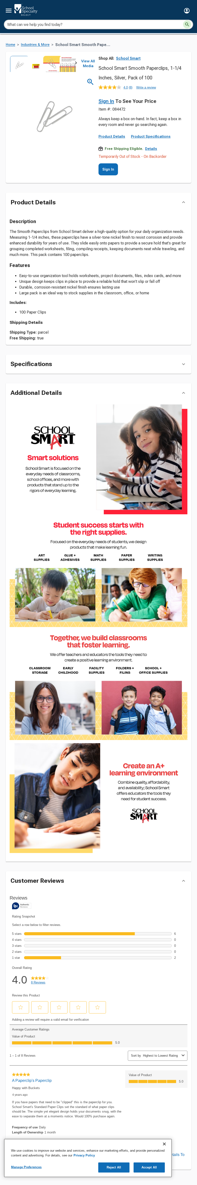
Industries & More (35, 45)
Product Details (111, 136)
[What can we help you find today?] (187, 24)
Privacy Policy (84, 1155)
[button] (187, 10)
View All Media (88, 63)
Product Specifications (151, 136)
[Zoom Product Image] (90, 82)
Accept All (149, 1167)
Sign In (106, 101)
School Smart (128, 58)
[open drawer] (8, 10)
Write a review (146, 87)
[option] (18, 64)
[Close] (164, 1144)
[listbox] (43, 64)
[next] (76, 64)
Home (10, 45)
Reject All (114, 1167)
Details (151, 149)
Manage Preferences (26, 1167)
